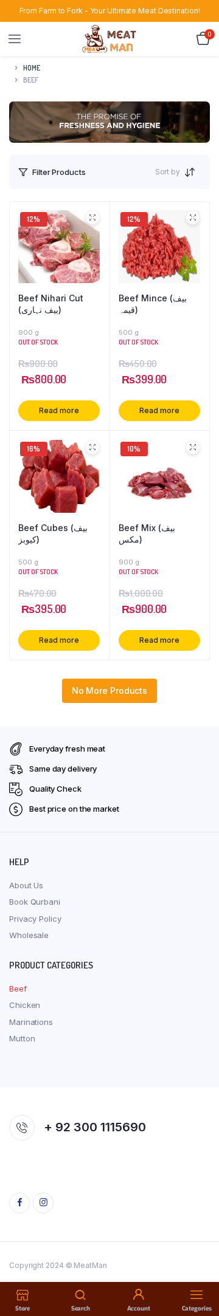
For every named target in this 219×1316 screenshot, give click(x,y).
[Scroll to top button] (199, 1267)
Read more (58, 410)
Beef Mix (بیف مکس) (147, 534)
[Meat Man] (110, 38)
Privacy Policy (35, 919)
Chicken (24, 1005)
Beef (18, 988)
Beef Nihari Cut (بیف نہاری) (50, 304)
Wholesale (29, 935)
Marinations (31, 1022)
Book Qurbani (34, 901)
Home (31, 67)
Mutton (22, 1038)
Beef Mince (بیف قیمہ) (153, 304)
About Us (26, 885)
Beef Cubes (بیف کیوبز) (53, 534)
